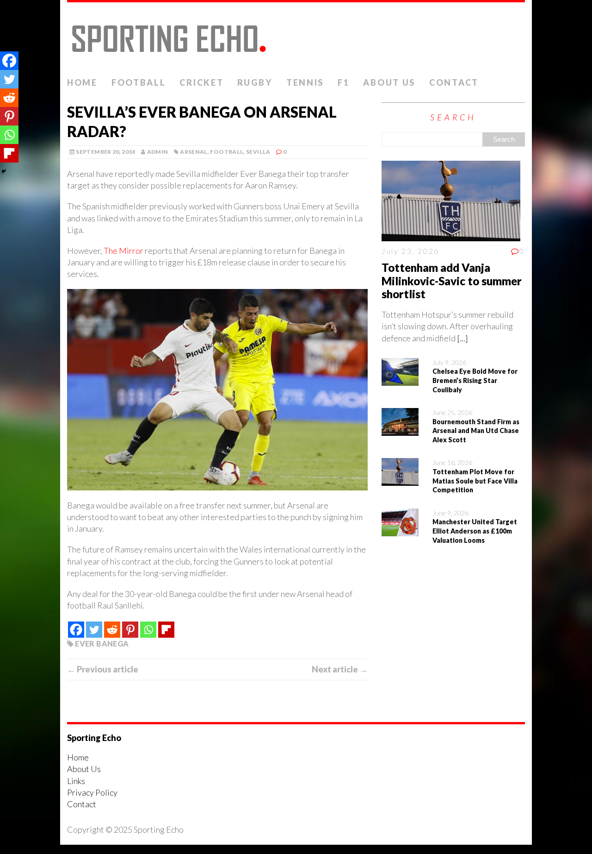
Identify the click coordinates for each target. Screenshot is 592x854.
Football (138, 82)
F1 (343, 82)
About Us (389, 82)
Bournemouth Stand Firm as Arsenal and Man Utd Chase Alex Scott (475, 431)
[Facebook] (76, 630)
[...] (462, 338)
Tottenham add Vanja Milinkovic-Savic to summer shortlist (452, 281)
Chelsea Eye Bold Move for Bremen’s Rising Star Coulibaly (475, 380)
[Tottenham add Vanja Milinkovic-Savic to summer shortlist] (451, 235)
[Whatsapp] (148, 630)
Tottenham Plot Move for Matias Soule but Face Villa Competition (475, 481)
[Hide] (3, 171)
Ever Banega (102, 643)
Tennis (305, 82)
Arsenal (194, 151)
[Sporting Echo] (296, 37)
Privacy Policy (92, 792)
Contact (454, 82)
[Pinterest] (130, 630)
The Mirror (123, 250)
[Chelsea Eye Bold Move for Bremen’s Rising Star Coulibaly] (400, 380)
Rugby (254, 82)
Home (82, 82)
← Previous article (102, 669)
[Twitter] (94, 630)
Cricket (201, 82)
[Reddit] (112, 630)
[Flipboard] (166, 630)
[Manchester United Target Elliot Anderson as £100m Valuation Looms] (400, 530)
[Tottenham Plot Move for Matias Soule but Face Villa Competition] (400, 480)
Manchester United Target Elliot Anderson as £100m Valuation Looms (474, 531)
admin (157, 151)
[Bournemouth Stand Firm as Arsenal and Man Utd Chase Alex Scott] (400, 430)
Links (76, 781)
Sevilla (258, 151)
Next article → (340, 669)
